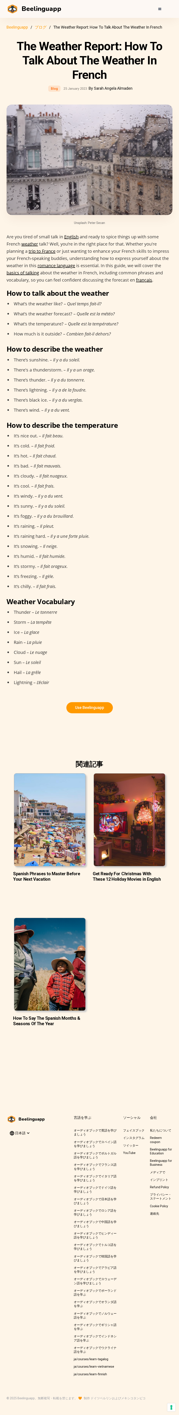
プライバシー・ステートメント (160, 1196)
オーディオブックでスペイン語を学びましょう (95, 1144)
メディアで (157, 1172)
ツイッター (130, 1145)
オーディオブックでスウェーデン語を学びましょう (95, 1281)
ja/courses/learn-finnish (90, 1374)
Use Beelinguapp (89, 707)
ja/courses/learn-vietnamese (94, 1366)
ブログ (40, 27)
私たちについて (160, 1130)
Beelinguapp (17, 27)
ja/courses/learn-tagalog (91, 1359)
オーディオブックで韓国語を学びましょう (95, 1258)
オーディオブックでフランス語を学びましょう (95, 1166)
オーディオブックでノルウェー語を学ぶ (95, 1315)
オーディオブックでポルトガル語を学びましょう (95, 1155)
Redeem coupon (156, 1139)
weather (29, 244)
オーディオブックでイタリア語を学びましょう (95, 1178)
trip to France (42, 251)
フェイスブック (134, 1130)
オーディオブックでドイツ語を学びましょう (95, 1189)
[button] (159, 9)
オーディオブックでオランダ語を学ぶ (95, 1304)
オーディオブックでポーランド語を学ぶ (95, 1292)
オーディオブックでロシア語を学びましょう (95, 1212)
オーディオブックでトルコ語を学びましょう (95, 1246)
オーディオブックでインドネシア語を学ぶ (95, 1338)
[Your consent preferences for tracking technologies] (171, 1407)
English (71, 237)
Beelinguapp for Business (161, 1162)
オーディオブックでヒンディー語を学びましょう (95, 1235)
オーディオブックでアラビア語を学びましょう (95, 1269)
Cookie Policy (159, 1206)
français (144, 280)
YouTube (129, 1153)
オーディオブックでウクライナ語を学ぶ (95, 1349)
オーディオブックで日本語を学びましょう (95, 1201)
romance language (56, 265)
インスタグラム (134, 1138)
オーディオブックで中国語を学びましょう (95, 1224)
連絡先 (154, 1213)
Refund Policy (159, 1187)
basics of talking (23, 273)
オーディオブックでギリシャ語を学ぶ (95, 1327)
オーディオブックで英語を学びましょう (95, 1132)
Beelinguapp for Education (161, 1151)
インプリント (159, 1179)
